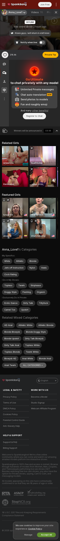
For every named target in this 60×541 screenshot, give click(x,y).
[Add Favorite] (5, 54)
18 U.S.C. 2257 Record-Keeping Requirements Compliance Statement (24, 514)
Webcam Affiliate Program (43, 408)
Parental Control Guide (14, 420)
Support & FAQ (10, 442)
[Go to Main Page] (18, 4)
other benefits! (40, 110)
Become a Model (39, 397)
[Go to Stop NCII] (21, 502)
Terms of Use (9, 403)
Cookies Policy (10, 414)
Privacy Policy (10, 397)
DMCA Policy (9, 408)
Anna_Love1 (10, 249)
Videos (37, 12)
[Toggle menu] (3, 4)
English (44, 380)
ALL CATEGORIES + (33, 365)
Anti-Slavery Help (11, 426)
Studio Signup (38, 403)
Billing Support (10, 448)
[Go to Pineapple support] (5, 502)
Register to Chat (34, 116)
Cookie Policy (35, 529)
